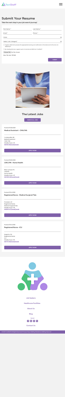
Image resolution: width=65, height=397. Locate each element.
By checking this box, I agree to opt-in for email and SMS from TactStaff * (23, 49)
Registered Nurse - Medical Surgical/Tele (20, 195)
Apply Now (32, 150)
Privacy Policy (26, 332)
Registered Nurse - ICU (13, 227)
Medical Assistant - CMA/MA (15, 130)
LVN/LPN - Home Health (13, 162)
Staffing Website (35, 332)
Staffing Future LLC (46, 332)
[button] (60, 4)
